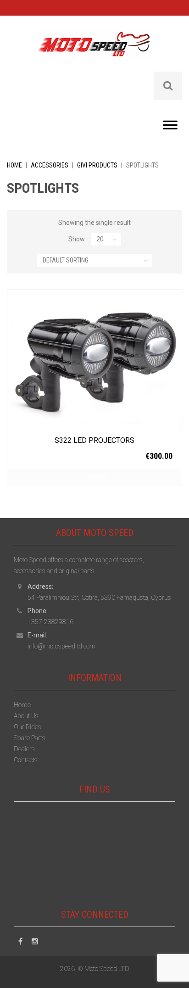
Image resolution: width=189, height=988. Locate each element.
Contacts (26, 760)
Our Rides (27, 727)
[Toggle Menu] (170, 127)
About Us (26, 716)
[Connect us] (20, 941)
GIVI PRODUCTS (97, 165)
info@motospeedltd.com (61, 646)
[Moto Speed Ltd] (94, 50)
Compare (95, 477)
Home (14, 165)
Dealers (24, 749)
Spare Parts (29, 738)
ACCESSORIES (49, 165)
